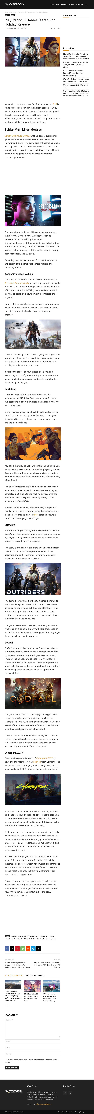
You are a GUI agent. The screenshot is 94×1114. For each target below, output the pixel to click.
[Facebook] (7, 948)
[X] (12, 948)
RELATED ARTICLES (13, 976)
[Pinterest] (17, 948)
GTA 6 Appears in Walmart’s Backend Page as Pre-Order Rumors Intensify (73, 73)
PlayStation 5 (18, 939)
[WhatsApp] (22, 948)
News (52, 4)
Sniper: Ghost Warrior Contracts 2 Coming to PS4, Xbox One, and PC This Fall (47, 965)
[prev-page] (6, 1005)
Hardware (79, 4)
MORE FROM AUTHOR (34, 976)
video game (50, 939)
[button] (86, 5)
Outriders (8, 939)
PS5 (25, 939)
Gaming (64, 4)
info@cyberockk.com (43, 1104)
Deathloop (44, 936)
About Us (61, 1112)
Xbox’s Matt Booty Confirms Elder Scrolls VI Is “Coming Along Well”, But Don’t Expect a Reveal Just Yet (13, 995)
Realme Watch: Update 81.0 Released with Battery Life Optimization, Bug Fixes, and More (17, 965)
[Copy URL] (38, 948)
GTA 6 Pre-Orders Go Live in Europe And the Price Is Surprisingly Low (76, 80)
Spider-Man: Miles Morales (37, 939)
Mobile (71, 4)
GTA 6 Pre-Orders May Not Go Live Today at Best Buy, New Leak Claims (75, 64)
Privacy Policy (79, 1112)
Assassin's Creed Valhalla (18, 936)
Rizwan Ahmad (11, 28)
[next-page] (9, 1005)
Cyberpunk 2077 (33, 936)
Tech (57, 4)
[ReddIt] (28, 948)
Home (6, 12)
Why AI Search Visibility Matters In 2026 (75, 86)
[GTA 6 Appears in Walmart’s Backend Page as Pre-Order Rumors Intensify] (51, 986)
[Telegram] (33, 948)
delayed (37, 762)
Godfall (52, 936)
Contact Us (69, 1112)
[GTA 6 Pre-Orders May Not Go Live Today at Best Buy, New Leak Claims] (32, 986)
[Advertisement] (32, 85)
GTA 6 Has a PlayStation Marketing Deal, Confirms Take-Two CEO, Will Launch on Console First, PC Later (76, 93)
